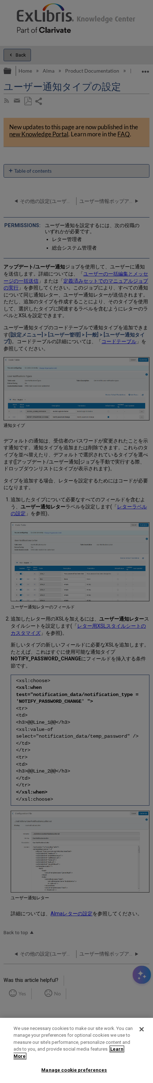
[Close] (141, 1029)
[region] (76, 1050)
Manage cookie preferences (74, 1070)
